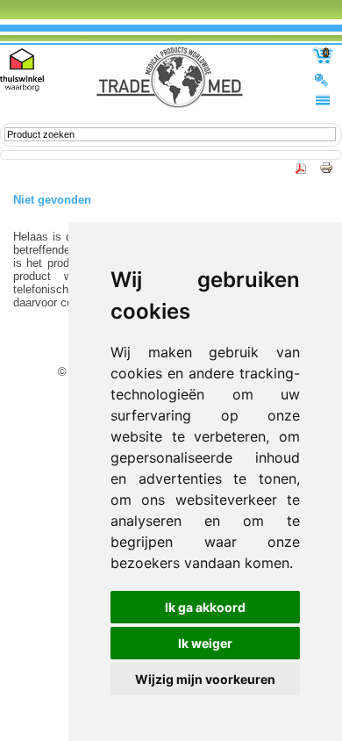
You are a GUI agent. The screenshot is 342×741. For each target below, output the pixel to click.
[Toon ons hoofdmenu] (322, 99)
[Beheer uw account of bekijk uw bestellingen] (322, 79)
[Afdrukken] (321, 172)
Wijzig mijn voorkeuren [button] (205, 679)
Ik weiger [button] (205, 643)
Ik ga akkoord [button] (205, 607)
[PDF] (302, 172)
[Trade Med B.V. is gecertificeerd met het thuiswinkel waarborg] (22, 69)
